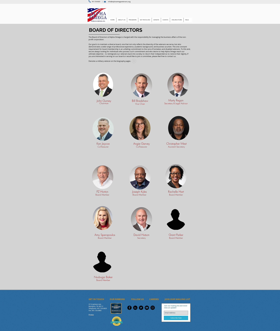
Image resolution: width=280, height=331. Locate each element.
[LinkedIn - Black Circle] (135, 308)
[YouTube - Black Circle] (147, 308)
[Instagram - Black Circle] (152, 308)
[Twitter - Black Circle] (141, 308)
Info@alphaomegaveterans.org (119, 2)
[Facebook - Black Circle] (129, 308)
